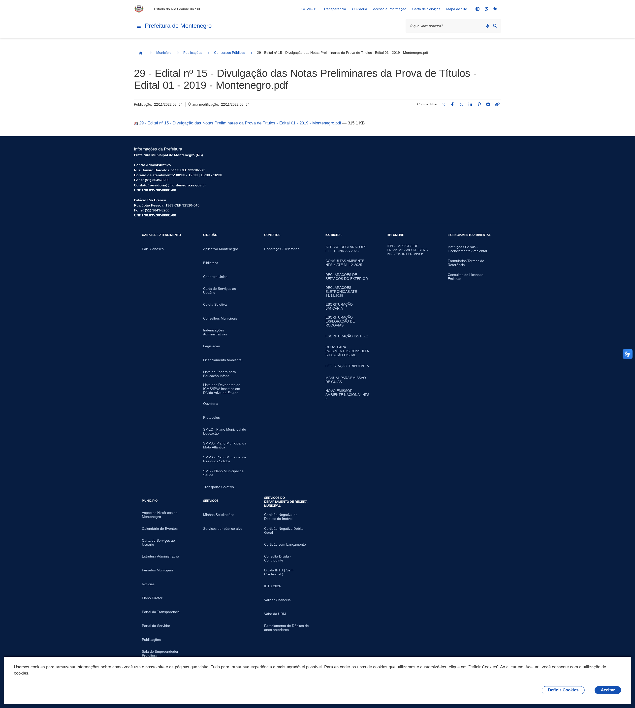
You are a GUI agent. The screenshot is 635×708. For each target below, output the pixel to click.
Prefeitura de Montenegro (178, 25)
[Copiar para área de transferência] (497, 104)
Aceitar (608, 690)
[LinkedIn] (470, 104)
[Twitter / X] (461, 104)
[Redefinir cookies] (495, 9)
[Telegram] (488, 104)
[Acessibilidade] (486, 9)
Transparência (334, 9)
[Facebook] (452, 104)
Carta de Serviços (426, 9)
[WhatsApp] (443, 104)
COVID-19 (309, 9)
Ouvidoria (359, 9)
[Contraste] (477, 9)
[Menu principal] (139, 26)
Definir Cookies (563, 690)
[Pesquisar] (495, 26)
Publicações (192, 53)
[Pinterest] (479, 104)
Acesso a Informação (389, 9)
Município (163, 53)
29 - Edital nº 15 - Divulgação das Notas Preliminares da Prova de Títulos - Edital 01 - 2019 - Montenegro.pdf (240, 123)
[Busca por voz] (487, 26)
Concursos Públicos (229, 53)
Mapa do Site (456, 9)
